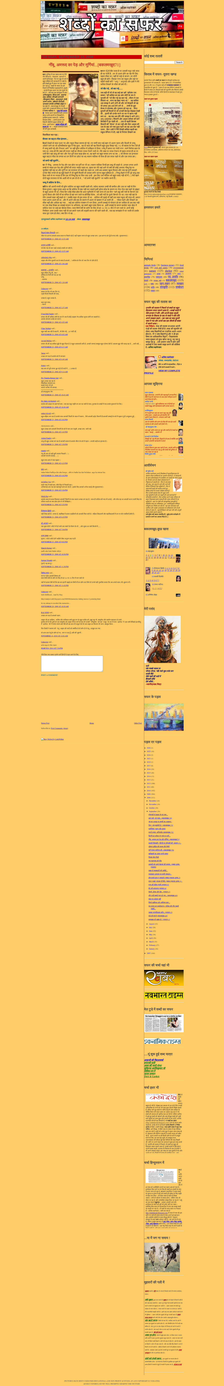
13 (172, 555)
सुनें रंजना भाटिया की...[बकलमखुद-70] (161, 850)
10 (164, 555)
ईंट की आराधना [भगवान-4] (157, 888)
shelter (168, 271)
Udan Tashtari (46, 328)
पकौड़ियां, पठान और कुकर (157, 829)
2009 (149, 794)
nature (152, 271)
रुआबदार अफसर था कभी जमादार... (160, 874)
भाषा (152, 283)
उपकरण (168, 273)
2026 (149, 748)
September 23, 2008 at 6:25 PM (54, 517)
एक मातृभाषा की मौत (155, 861)
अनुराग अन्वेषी (45, 245)
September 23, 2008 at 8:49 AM (54, 359)
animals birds (150, 265)
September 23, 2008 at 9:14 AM (54, 372)
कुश (42, 469)
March (151, 942)
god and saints (161, 267)
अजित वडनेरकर (168, 357)
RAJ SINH (45, 612)
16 (171, 570)
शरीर (153, 287)
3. (150, 580)
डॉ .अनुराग (44, 523)
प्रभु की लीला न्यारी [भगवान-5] (159, 885)
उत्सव (158, 274)
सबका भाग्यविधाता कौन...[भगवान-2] (160, 912)
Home (92, 723)
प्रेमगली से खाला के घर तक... (158, 814)
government (178, 267)
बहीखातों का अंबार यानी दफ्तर (158, 854)
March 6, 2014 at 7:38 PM (52, 648)
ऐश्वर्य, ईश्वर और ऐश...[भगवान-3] (159, 892)
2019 (149, 762)
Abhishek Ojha (46, 257)
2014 (149, 776)
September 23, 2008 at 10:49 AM (55, 407)
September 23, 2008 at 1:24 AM (54, 282)
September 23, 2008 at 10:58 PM (54, 554)
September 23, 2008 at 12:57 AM (55, 251)
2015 (149, 773)
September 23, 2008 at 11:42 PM (54, 585)
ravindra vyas (46, 482)
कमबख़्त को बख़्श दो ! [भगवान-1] (159, 919)
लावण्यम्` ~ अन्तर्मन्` (47, 270)
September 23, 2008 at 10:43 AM (55, 395)
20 (160, 557)
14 (147, 557)
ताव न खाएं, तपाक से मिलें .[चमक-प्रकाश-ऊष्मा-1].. (165, 881)
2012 (149, 783)
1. (147, 580)
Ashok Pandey (46, 438)
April (151, 938)
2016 (149, 769)
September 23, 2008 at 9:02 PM (54, 542)
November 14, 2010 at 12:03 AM (54, 636)
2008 (149, 797)
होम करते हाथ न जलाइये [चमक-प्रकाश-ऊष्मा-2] (164, 878)
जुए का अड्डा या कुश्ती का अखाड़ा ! (160, 821)
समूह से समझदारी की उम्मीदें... (158, 870)
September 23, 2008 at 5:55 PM (54, 504)
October (152, 808)
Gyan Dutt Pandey (47, 314)
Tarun (43, 353)
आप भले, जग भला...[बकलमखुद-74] (160, 818)
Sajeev (43, 365)
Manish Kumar (46, 548)
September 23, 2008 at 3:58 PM (54, 444)
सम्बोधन (180, 287)
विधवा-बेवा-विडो (154, 857)
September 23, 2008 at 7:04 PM (54, 529)
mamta (43, 450)
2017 (149, 766)
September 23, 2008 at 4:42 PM (54, 475)
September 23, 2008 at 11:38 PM (54, 566)
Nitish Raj (44, 496)
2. (149, 580)
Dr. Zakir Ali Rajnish (48, 401)
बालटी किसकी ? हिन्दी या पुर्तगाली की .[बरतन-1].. (165, 843)
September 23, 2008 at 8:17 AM (54, 347)
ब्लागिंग (146, 284)
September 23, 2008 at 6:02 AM (54, 334)
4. (152, 580)
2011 (149, 787)
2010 (149, 790)
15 (149, 557)
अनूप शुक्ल (44, 535)
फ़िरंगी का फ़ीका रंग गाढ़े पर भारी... (160, 836)
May (151, 934)
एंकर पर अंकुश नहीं (155, 899)
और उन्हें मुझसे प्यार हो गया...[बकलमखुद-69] (163, 895)
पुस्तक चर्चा (157, 280)
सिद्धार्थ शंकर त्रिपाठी (48, 232)
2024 (149, 755)
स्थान (153, 290)
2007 (149, 953)
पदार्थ (146, 280)
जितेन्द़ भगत (45, 573)
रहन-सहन (165, 283)
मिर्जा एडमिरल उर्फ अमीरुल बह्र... (159, 902)
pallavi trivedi (46, 413)
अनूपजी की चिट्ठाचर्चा (153, 1060)
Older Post (138, 723)
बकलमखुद (86, 219)
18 (155, 557)
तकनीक (147, 276)
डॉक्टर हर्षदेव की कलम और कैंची (159, 846)
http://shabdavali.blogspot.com (157, 1213)
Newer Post (45, 723)
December (153, 801)
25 (174, 557)
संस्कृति (164, 287)
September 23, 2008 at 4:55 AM (54, 322)
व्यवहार (180, 283)
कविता (179, 274)
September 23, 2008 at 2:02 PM (54, 419)
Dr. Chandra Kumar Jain (50, 378)
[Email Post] (76, 219)
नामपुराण (159, 276)
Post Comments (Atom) (59, 728)
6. (156, 580)
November (153, 804)
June (151, 931)
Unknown (44, 288)
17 (152, 557)
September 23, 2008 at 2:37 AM (54, 307)
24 (171, 557)
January (152, 949)
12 (169, 555)
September (153, 811)
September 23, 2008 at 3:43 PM (54, 432)
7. (158, 580)
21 (163, 557)
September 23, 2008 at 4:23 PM (54, 463)
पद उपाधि (173, 276)
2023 (149, 758)
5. (154, 580)
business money (168, 265)
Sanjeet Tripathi (46, 560)
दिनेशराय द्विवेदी (46, 511)
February (152, 945)
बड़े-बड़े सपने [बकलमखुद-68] (158, 916)
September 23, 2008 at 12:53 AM (55, 239)
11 (166, 555)
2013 (149, 780)
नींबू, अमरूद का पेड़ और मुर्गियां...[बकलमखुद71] (84, 64)
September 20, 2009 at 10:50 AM (55, 606)
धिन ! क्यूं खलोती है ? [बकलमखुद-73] (161, 825)
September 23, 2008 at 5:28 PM (54, 490)
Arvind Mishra (46, 341)
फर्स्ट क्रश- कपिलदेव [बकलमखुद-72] (161, 832)
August (152, 924)
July (151, 927)
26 (147, 560)
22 (166, 557)
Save (146, 147)
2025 (149, 751)
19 (157, 557)
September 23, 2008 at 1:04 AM (54, 263)
